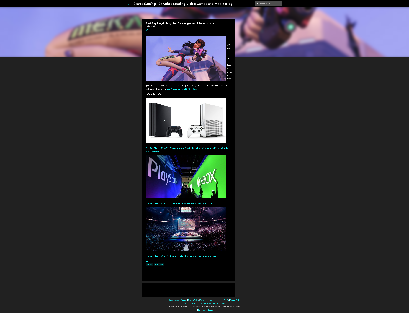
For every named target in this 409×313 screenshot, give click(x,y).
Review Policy (235, 300)
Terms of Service (206, 300)
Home (170, 300)
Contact (184, 300)
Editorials (207, 303)
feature (149, 264)
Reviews (199, 303)
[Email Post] (147, 262)
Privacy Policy (193, 300)
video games (158, 264)
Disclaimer (218, 300)
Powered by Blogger (206, 310)
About (176, 300)
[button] (147, 30)
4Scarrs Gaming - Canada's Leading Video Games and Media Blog (182, 4)
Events (222, 303)
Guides (215, 303)
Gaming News (189, 303)
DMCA (226, 300)
